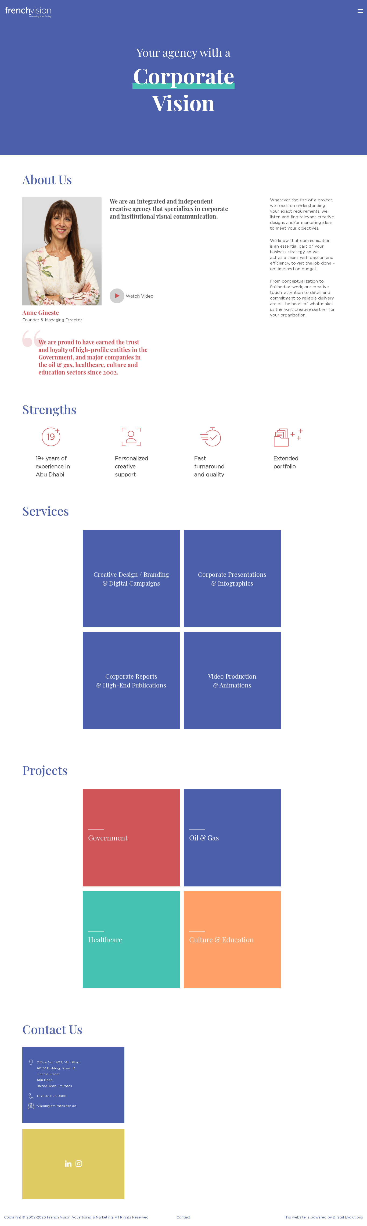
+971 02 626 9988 (51, 1095)
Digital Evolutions (348, 1217)
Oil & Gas (204, 837)
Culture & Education (221, 939)
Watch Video (138, 296)
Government (108, 837)
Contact (183, 1217)
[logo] (165, 12)
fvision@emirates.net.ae (56, 1105)
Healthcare (105, 939)
